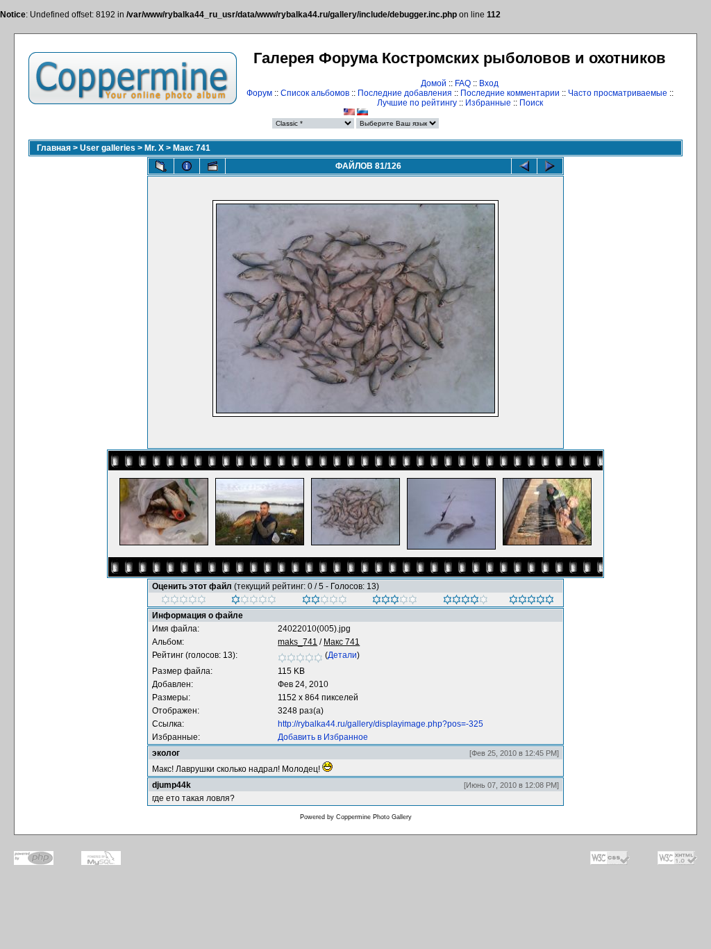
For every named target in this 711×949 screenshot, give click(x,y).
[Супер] (531, 601)
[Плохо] (253, 601)
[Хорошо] (394, 601)
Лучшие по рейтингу (417, 103)
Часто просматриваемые (617, 93)
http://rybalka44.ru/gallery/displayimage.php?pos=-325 (380, 724)
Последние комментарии (510, 93)
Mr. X (154, 148)
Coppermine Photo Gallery (374, 817)
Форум (259, 93)
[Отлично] (465, 601)
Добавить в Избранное (323, 737)
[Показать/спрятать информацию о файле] (186, 166)
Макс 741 (191, 148)
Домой (433, 83)
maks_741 (297, 642)
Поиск (531, 103)
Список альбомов (315, 93)
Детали (342, 655)
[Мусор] (183, 601)
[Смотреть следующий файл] (549, 166)
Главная (54, 148)
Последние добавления (405, 93)
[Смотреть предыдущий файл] (524, 166)
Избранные (488, 103)
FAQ (463, 83)
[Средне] (324, 601)
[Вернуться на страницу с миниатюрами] (161, 166)
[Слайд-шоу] (212, 166)
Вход (489, 83)
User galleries (107, 148)
